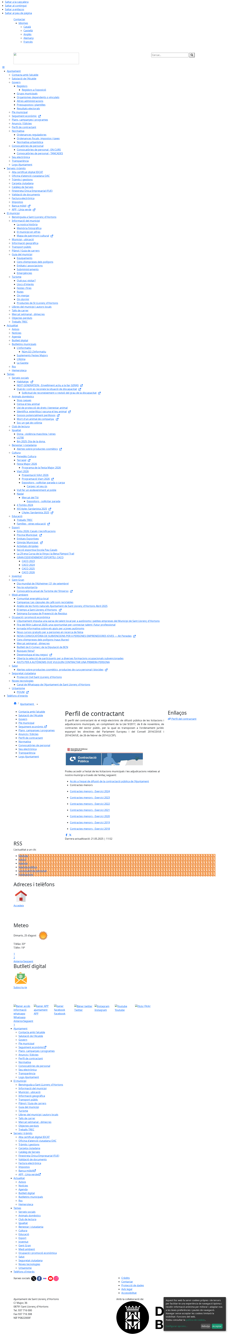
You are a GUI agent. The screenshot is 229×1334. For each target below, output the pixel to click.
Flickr (147, 1006)
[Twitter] (34, 1278)
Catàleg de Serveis (29, 1152)
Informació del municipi (33, 1088)
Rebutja (206, 1326)
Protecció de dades (132, 1285)
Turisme (23, 1111)
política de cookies (195, 1319)
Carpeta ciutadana (29, 1148)
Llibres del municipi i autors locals (38, 1114)
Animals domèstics (30, 1215)
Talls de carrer (27, 1118)
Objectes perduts (29, 1125)
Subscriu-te (20, 987)
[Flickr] (45, 1278)
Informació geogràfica (32, 1096)
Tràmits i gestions (29, 1144)
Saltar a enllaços (14, 9)
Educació (24, 1234)
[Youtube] (51, 1278)
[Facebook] (39, 1278)
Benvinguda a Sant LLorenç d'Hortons (41, 1084)
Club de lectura (27, 1219)
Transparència (27, 753)
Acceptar (217, 1326)
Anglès (27, 34)
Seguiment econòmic (31, 726)
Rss (21, 1200)
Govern (23, 719)
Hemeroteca (26, 1204)
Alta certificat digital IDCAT (34, 1137)
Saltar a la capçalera (17, 2)
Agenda (23, 863)
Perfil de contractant (31, 738)
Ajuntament (27, 704)
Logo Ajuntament (29, 756)
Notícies (23, 856)
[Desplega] (37, 704)
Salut (21, 1256)
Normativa (25, 741)
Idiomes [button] (23, 23)
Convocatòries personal (33, 871)
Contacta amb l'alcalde (32, 711)
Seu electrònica (28, 749)
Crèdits (125, 1278)
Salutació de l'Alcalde (31, 715)
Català (27, 27)
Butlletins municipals (31, 1197)
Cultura (23, 1230)
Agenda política (28, 867)
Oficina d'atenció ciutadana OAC (37, 1140)
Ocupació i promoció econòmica (38, 1253)
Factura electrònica (30, 1163)
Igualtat (23, 1223)
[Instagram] (56, 1278)
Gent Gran (25, 1245)
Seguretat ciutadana (31, 1260)
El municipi (20, 1081)
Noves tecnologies (29, 1264)
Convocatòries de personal (34, 745)
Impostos (24, 1167)
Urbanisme (25, 1268)
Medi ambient (27, 1249)
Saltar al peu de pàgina (18, 13)
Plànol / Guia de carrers (32, 1103)
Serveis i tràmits (23, 1133)
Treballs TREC (26, 1129)
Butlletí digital (27, 1193)
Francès (28, 41)
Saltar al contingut (16, 5)
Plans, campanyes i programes (37, 730)
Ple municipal (26, 723)
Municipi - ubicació (30, 1092)
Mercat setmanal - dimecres (35, 1122)
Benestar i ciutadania (31, 1226)
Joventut (23, 1241)
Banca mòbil (26, 1170)
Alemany (29, 38)
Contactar (19, 19)
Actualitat (19, 1178)
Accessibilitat (129, 1293)
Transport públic (28, 1099)
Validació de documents (33, 1159)
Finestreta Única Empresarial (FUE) (39, 1155)
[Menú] (3, 67)
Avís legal (126, 1289)
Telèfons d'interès (24, 1271)
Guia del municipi (29, 1107)
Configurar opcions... (177, 1326)
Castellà (28, 30)
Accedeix (19, 905)
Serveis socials (27, 1212)
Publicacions (26, 874)
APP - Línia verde (28, 1174)
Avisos (22, 859)
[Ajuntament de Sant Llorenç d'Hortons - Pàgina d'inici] (46, 58)
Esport (22, 1238)
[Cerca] (192, 55)
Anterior (18, 961)
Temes (17, 1208)
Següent (28, 961)
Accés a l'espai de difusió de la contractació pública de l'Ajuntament (109, 781)
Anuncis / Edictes (28, 734)
